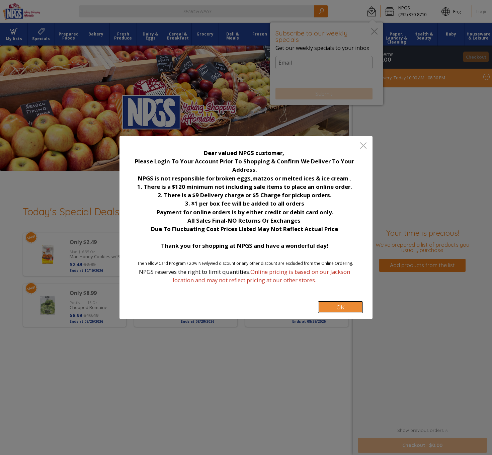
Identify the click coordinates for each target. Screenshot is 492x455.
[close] (363, 146)
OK (340, 307)
